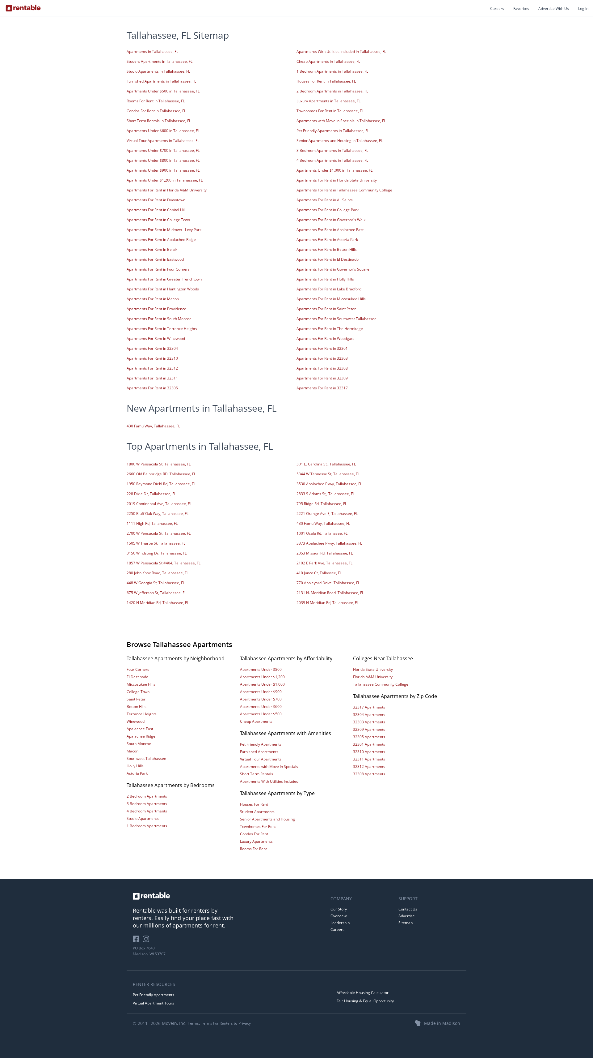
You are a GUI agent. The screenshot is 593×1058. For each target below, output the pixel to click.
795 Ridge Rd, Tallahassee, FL (321, 503)
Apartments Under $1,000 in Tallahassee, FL (334, 170)
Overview (338, 916)
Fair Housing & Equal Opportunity (365, 1001)
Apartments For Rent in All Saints (324, 200)
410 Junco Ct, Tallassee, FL (319, 573)
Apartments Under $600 (261, 706)
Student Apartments (257, 811)
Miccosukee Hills (141, 684)
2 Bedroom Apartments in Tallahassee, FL (332, 91)
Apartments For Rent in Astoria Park (327, 239)
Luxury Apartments (256, 841)
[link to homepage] (228, 896)
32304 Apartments (369, 714)
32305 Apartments (369, 736)
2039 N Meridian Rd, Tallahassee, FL (327, 602)
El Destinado (137, 676)
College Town (138, 691)
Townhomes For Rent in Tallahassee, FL (330, 111)
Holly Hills (135, 766)
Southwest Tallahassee (146, 758)
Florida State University (373, 669)
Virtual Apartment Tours (153, 1003)
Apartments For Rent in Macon (153, 299)
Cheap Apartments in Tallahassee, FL (328, 61)
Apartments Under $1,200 (262, 676)
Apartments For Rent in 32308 (322, 368)
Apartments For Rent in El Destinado (327, 259)
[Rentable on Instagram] (147, 941)
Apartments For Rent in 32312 (152, 368)
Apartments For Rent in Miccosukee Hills (331, 299)
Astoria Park (137, 773)
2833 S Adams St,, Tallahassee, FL (325, 493)
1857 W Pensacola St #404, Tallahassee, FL (163, 563)
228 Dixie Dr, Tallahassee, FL (151, 493)
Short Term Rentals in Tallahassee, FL (159, 120)
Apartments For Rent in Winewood (156, 338)
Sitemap (405, 922)
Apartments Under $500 (261, 714)
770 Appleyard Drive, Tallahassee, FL (328, 582)
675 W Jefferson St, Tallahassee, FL (156, 592)
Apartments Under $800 (261, 669)
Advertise (406, 916)
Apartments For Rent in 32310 (152, 358)
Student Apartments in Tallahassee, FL (159, 61)
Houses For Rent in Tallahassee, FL (326, 81)
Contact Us (407, 909)
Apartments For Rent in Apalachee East (330, 229)
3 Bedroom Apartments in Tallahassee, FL (332, 150)
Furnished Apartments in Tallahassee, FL (161, 81)
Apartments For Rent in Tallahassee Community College (344, 190)
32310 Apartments (369, 751)
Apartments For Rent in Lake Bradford (328, 289)
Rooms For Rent (253, 848)
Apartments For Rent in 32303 (322, 358)
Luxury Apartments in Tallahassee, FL (328, 101)
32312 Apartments (369, 766)
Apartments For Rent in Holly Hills (325, 279)
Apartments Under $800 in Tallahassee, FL (163, 160)
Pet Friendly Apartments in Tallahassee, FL (332, 130)
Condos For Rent (254, 834)
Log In (583, 8)
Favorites (521, 8)
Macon (132, 751)
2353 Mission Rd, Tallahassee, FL (324, 553)
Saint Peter (136, 699)
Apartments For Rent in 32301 (322, 348)
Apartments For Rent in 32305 (152, 388)
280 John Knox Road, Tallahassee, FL (157, 573)
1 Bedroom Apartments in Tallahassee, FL (332, 71)
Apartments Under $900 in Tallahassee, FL (163, 170)
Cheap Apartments (256, 721)
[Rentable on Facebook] (138, 941)
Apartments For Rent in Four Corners (158, 269)
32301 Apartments (369, 744)
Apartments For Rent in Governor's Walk (330, 219)
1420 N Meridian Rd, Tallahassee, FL (158, 602)
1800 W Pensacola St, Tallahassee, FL (159, 464)
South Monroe (139, 743)
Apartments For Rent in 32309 (322, 378)
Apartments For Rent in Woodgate (325, 338)
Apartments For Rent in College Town (158, 219)
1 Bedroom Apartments (147, 826)
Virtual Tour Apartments (260, 759)
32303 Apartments (369, 722)
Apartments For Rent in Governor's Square (332, 269)
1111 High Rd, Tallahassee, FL (152, 523)
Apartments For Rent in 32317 (322, 388)
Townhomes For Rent (258, 826)
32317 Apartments (369, 707)
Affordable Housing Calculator (363, 992)
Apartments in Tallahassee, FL (152, 51)
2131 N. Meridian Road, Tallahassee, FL (330, 592)
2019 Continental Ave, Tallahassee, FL (159, 503)
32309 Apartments (369, 729)
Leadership (340, 922)
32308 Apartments (369, 774)
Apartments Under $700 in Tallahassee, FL (163, 150)
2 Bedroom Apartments (147, 796)
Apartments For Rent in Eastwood (155, 259)
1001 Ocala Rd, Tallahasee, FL (321, 533)
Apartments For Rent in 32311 (152, 378)
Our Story (338, 909)
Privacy (244, 1023)
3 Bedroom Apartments (147, 803)
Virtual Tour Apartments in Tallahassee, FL (163, 140)
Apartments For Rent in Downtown (156, 200)
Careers (497, 8)
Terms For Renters (217, 1023)
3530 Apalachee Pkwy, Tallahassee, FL (329, 483)
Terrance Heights (142, 714)
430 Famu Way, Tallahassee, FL (153, 426)
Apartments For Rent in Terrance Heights (162, 328)
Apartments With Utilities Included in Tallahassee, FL (341, 51)
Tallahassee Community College (380, 684)
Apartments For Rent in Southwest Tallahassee (336, 318)
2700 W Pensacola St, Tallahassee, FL (159, 533)
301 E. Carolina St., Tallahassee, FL (326, 464)
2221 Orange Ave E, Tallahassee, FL (327, 513)
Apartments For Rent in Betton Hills (326, 249)
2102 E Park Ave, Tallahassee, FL (324, 563)
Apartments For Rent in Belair (152, 249)
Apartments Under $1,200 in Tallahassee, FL (165, 180)
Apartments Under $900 (261, 691)
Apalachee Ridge (141, 736)
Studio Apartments (143, 818)
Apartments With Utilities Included (269, 781)
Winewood (136, 721)
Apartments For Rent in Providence (156, 308)
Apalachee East (140, 728)
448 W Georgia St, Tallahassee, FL (156, 582)
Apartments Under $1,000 (262, 684)
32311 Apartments (369, 759)
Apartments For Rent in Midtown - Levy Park (164, 229)
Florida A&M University (373, 676)
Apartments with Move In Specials (269, 766)
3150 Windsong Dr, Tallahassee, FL (157, 553)
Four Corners (138, 669)
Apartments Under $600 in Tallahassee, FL (163, 130)
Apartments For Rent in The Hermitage (329, 328)
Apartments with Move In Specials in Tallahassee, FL (341, 120)
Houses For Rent (254, 804)
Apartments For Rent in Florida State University (336, 180)
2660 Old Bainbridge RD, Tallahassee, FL (161, 474)
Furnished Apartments (259, 751)
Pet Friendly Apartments (260, 744)
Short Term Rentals (256, 774)
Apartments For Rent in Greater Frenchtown (164, 279)
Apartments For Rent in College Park (327, 209)
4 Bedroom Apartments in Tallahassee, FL (332, 160)
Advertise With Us (553, 8)
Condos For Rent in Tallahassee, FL (156, 111)
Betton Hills (136, 706)
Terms (193, 1023)
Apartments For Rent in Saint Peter (326, 308)
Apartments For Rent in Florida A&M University (167, 190)
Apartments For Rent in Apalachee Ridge (161, 239)
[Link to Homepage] (23, 8)
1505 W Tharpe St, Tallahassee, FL (156, 543)
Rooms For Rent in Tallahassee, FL (156, 101)
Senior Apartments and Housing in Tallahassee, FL (339, 140)
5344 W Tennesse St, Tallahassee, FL (328, 474)
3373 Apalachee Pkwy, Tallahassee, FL (329, 543)
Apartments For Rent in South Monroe (159, 318)
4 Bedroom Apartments (147, 811)
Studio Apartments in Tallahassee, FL (158, 71)
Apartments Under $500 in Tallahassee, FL (163, 91)
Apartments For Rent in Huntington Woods (163, 289)
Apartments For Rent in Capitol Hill (156, 209)
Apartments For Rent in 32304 (152, 348)
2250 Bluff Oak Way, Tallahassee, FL (157, 513)
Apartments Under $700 (261, 699)
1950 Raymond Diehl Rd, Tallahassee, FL (161, 483)
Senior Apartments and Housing (267, 819)
